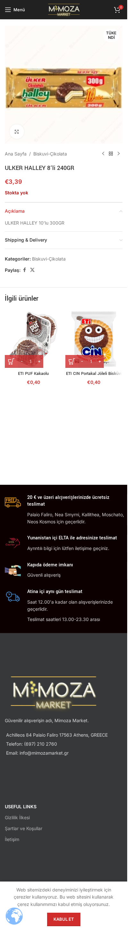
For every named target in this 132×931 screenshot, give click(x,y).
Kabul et (64, 919)
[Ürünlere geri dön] (111, 154)
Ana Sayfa (16, 153)
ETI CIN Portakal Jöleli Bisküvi (93, 374)
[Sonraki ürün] (118, 154)
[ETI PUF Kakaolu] (33, 339)
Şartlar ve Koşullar (23, 828)
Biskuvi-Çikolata (50, 153)
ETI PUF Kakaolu (33, 374)
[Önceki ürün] (103, 154)
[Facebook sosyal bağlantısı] (24, 270)
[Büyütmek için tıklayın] (17, 131)
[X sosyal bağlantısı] (32, 270)
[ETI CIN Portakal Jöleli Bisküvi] (94, 339)
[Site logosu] (63, 9)
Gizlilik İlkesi (17, 817)
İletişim (12, 839)
